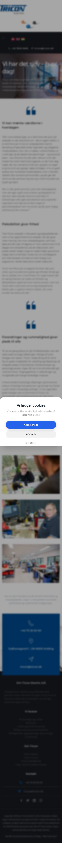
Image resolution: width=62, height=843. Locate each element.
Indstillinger (31, 443)
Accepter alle (31, 424)
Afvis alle (31, 434)
